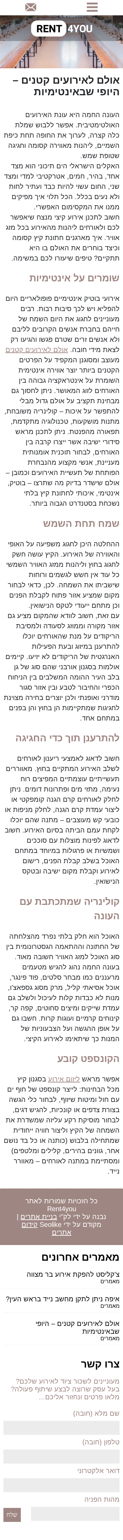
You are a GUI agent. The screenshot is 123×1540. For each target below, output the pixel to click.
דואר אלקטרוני (98, 1470)
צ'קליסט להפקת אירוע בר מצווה (73, 1274)
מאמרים (110, 1281)
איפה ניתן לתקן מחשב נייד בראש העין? (63, 1299)
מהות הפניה (102, 1499)
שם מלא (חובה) (96, 1413)
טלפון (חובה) (101, 1442)
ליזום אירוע (64, 1079)
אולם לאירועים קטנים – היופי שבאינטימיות (78, 1327)
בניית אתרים (38, 1216)
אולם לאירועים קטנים (36, 349)
